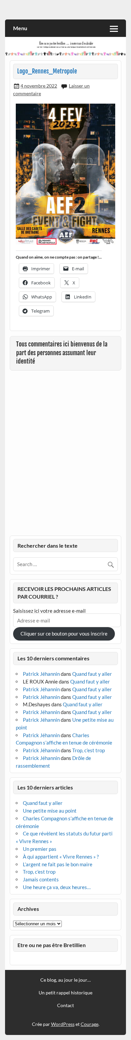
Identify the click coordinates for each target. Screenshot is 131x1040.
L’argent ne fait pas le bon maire (57, 864)
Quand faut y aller (92, 674)
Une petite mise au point (50, 811)
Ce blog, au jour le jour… (65, 980)
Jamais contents (41, 879)
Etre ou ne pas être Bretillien (51, 945)
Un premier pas (39, 849)
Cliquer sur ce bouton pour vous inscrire (63, 634)
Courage (89, 1024)
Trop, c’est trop (88, 750)
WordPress (63, 1024)
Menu (20, 28)
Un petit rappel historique (65, 992)
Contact (65, 1005)
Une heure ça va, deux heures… (57, 887)
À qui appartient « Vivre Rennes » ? (61, 857)
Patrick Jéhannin (41, 674)
